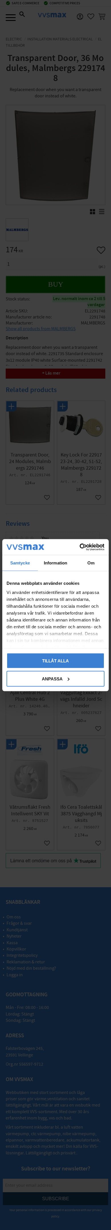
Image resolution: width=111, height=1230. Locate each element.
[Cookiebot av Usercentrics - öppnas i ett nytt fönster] (79, 547)
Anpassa (52, 678)
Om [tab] (90, 562)
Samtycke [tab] (20, 562)
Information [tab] (55, 562)
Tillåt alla (55, 660)
